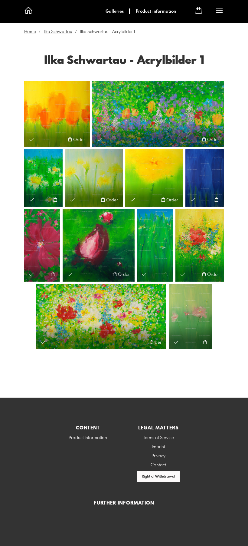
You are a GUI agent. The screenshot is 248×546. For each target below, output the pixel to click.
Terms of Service (158, 438)
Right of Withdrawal (158, 476)
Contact (158, 465)
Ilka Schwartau (58, 32)
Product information (156, 11)
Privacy (158, 456)
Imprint (158, 447)
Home (30, 32)
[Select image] (32, 139)
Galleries (115, 11)
